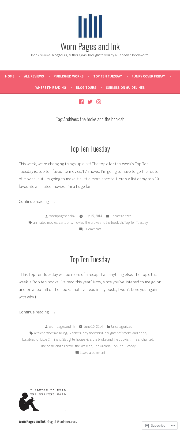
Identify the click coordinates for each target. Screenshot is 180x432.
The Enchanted (142, 339)
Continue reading (34, 201)
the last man (83, 346)
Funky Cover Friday (148, 76)
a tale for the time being (50, 333)
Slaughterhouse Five (76, 339)
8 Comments (92, 229)
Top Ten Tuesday (107, 76)
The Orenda (102, 346)
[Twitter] (90, 101)
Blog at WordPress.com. (62, 421)
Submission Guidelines (125, 87)
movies (79, 222)
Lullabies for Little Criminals (41, 339)
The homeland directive (57, 346)
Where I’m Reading (50, 87)
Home (9, 76)
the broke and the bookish (104, 222)
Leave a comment (92, 353)
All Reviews (34, 76)
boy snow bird (92, 333)
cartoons (65, 222)
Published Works (68, 76)
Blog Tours (86, 87)
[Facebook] (82, 101)
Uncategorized (120, 216)
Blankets (75, 333)
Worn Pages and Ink (90, 46)
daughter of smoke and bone (125, 333)
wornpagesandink (62, 216)
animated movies (45, 222)
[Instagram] (97, 101)
